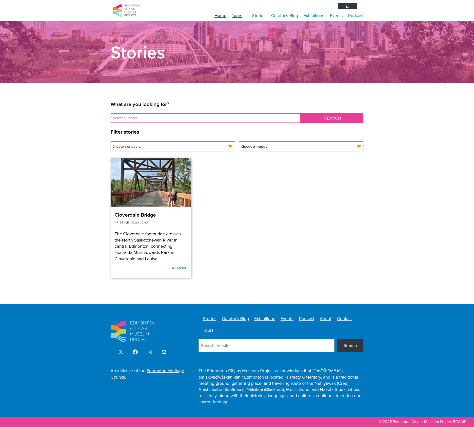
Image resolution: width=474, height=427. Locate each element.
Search (350, 345)
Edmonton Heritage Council (147, 373)
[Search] (347, 6)
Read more (177, 267)
